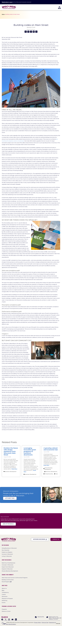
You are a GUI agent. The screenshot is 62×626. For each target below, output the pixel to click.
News (56, 473)
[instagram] (9, 619)
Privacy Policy (37, 622)
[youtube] (12, 619)
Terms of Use (45, 622)
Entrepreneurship (49, 473)
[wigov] (4, 622)
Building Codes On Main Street (13, 14)
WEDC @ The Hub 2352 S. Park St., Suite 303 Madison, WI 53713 (55, 618)
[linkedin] (16, 619)
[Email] (36, 31)
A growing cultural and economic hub (51, 449)
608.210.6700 (41, 616)
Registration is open (7, 2)
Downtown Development (10, 471)
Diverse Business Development (48, 468)
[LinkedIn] (33, 31)
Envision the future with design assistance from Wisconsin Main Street (11, 451)
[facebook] (2, 619)
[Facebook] (25, 31)
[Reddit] (31, 31)
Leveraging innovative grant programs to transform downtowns (30, 451)
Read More (14, 469)
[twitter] (5, 619)
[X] (28, 31)
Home (3, 14)
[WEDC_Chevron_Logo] (9, 5)
